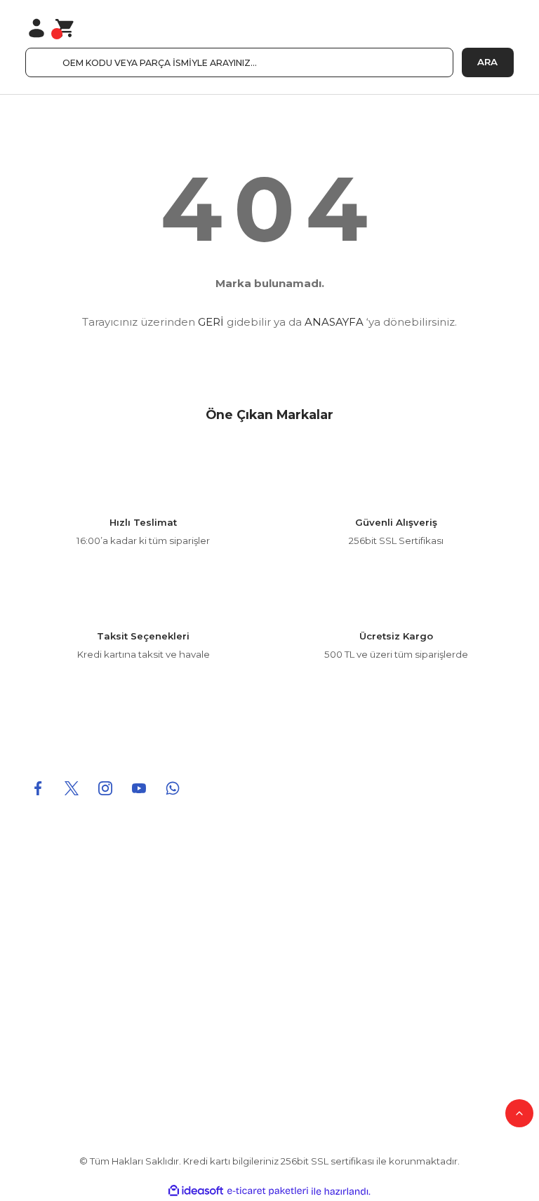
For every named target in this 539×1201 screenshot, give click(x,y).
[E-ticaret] (268, 1191)
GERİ (211, 322)
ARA (487, 61)
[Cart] (65, 28)
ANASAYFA (334, 322)
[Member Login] (36, 28)
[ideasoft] (196, 1191)
